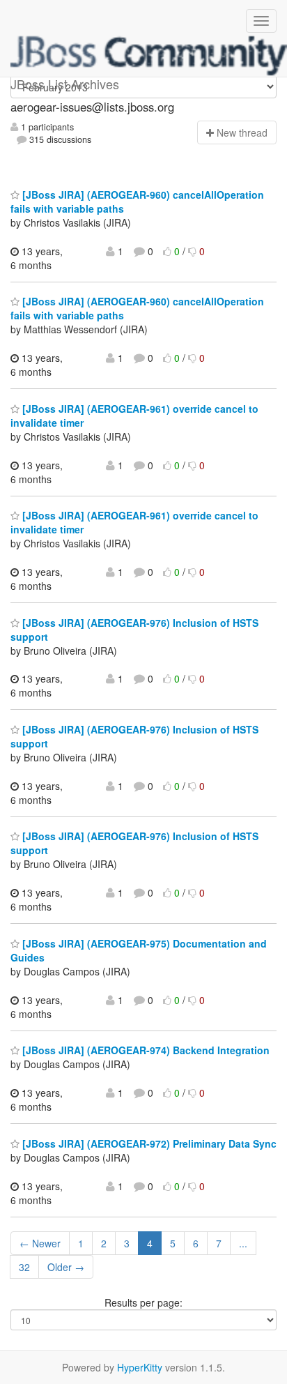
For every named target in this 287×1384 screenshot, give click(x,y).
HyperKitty (139, 1367)
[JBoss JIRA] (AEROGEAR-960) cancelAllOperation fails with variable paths (137, 201)
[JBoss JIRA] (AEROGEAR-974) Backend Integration (145, 1050)
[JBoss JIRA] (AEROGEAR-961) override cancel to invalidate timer (134, 415)
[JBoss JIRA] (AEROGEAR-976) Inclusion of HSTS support (134, 630)
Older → (65, 1267)
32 (24, 1267)
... (243, 1243)
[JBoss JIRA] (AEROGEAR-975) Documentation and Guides (138, 950)
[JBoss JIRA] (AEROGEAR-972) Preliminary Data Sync (148, 1143)
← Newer (40, 1243)
